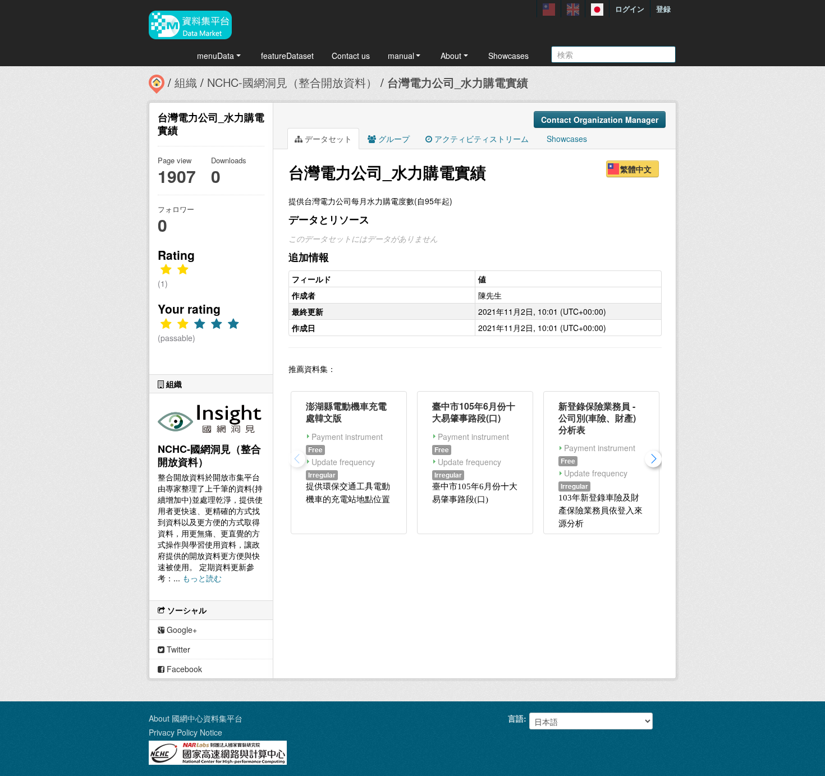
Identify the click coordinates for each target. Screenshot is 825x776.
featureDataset (287, 55)
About (451, 55)
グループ (393, 138)
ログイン (629, 8)
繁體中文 (636, 169)
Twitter (177, 649)
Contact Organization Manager (599, 119)
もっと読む (202, 578)
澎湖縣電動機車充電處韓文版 (346, 412)
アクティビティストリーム (480, 138)
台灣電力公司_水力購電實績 (457, 82)
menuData (215, 55)
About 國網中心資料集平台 (195, 718)
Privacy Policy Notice (185, 732)
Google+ (180, 629)
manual (401, 55)
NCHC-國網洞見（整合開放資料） (292, 82)
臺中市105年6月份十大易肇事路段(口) (473, 412)
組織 (186, 82)
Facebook (183, 668)
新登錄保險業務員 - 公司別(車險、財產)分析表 (597, 418)
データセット (327, 138)
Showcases (508, 55)
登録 (663, 8)
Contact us (351, 55)
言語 (516, 718)
